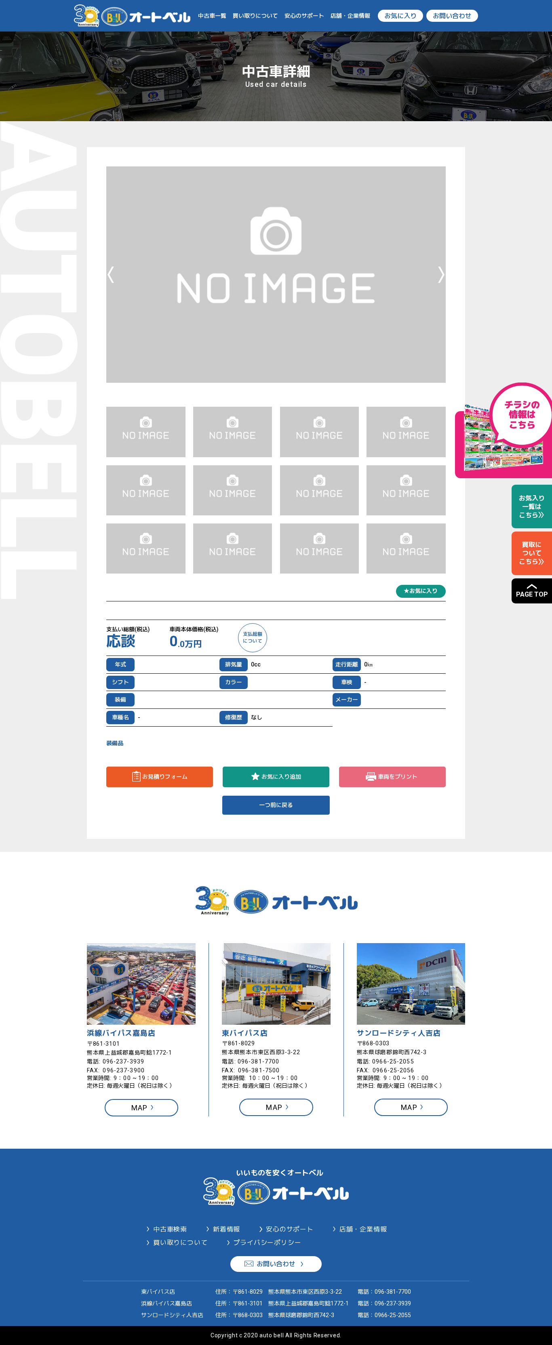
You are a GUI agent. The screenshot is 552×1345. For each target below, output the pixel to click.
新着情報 (226, 1229)
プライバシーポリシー (267, 1242)
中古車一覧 (212, 16)
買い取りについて (255, 16)
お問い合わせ (452, 16)
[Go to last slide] (110, 275)
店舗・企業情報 (350, 16)
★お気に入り (421, 591)
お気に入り (400, 16)
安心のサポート (304, 16)
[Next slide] (441, 275)
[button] (145, 432)
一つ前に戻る (276, 805)
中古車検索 (170, 1229)
